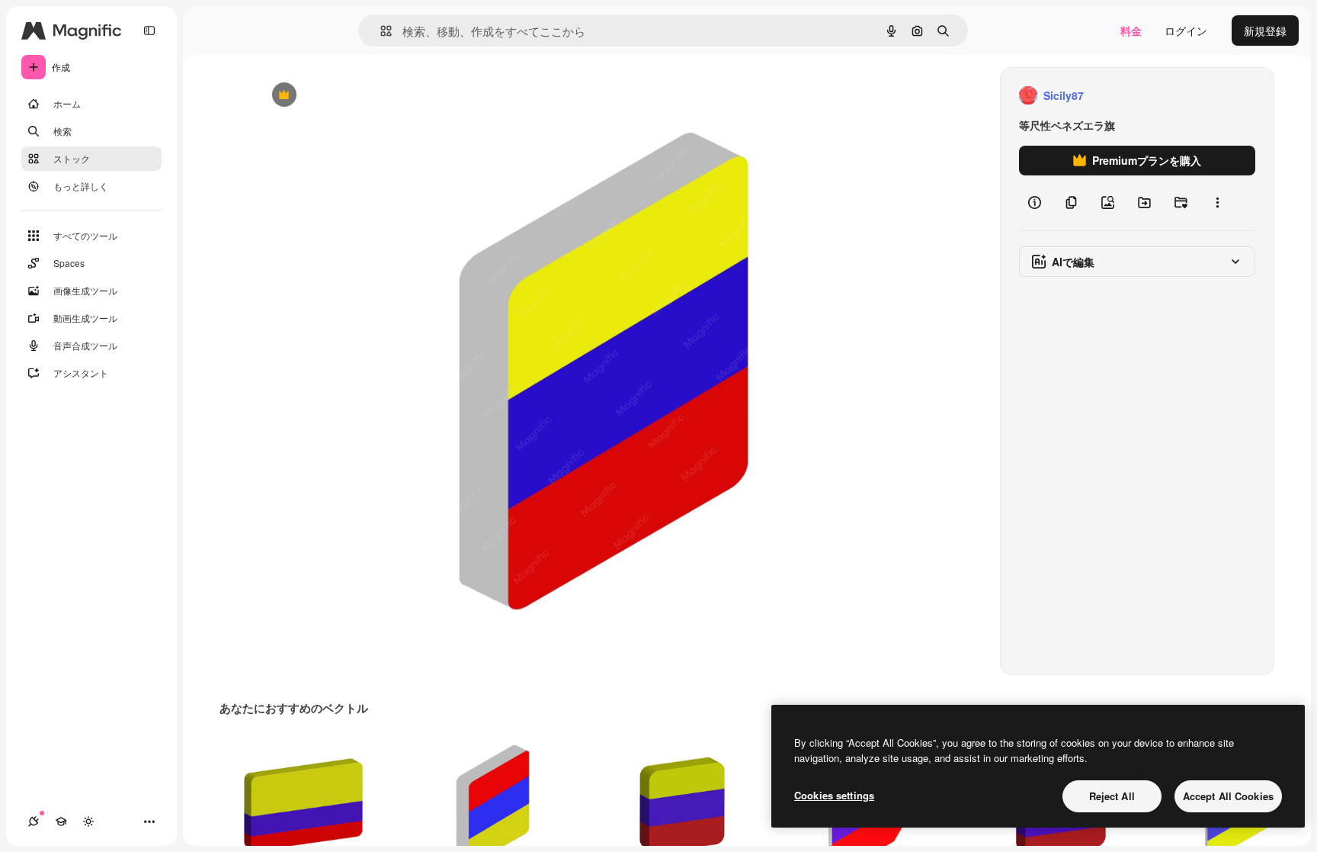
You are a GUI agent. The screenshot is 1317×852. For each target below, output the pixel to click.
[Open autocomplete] (380, 31)
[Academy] (61, 821)
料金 (1131, 30)
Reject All (1112, 796)
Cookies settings (834, 795)
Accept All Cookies (1228, 796)
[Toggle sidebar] (149, 30)
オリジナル (361, 96)
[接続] (33, 821)
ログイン (1186, 30)
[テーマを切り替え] (88, 821)
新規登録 (1265, 30)
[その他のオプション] (1217, 203)
